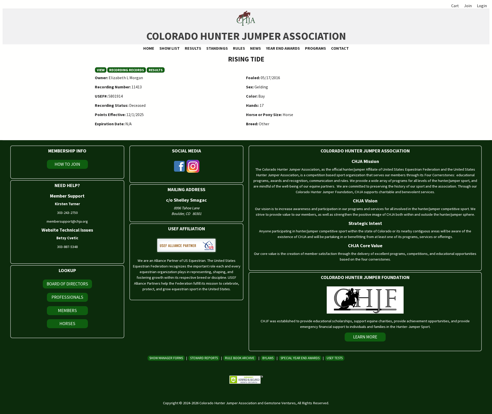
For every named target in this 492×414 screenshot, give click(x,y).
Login (482, 5)
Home (148, 48)
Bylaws (267, 358)
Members (67, 310)
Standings (217, 48)
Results (193, 48)
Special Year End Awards (300, 358)
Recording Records (126, 70)
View (102, 70)
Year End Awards (283, 48)
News (255, 48)
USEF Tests (335, 358)
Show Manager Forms (166, 358)
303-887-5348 (67, 246)
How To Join (67, 164)
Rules (239, 48)
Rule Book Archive (239, 358)
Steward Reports (204, 358)
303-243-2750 (67, 212)
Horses (67, 323)
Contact (340, 48)
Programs (315, 48)
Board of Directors (67, 284)
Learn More (365, 337)
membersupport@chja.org (67, 221)
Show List (169, 48)
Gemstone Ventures (280, 403)
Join (468, 5)
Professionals (67, 297)
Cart (455, 5)
